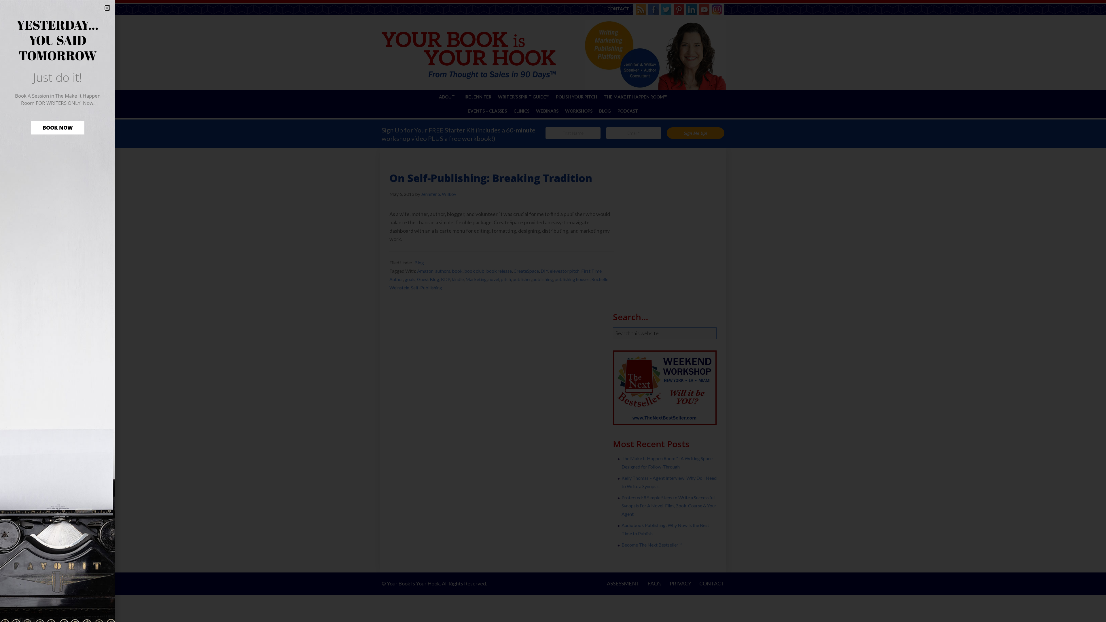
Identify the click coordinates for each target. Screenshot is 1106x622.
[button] (107, 8)
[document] (553, 311)
